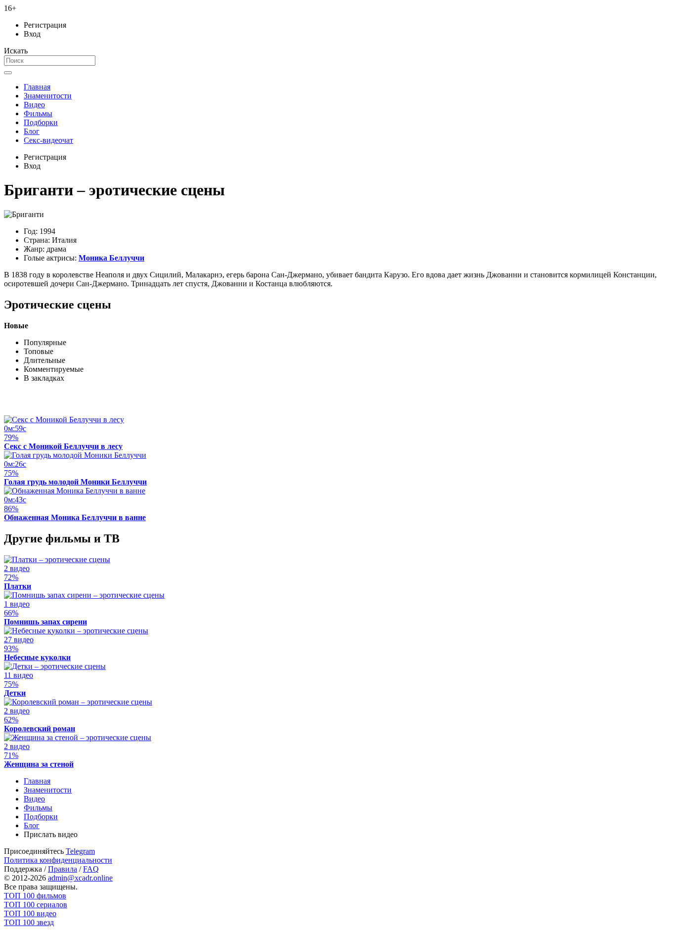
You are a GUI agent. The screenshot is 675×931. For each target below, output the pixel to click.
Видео (34, 104)
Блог (32, 131)
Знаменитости (48, 95)
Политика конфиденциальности (58, 860)
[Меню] (8, 72)
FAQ (91, 869)
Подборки (41, 122)
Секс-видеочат (48, 140)
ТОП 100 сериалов (35, 904)
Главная (37, 87)
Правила (62, 869)
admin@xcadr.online (80, 878)
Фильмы (38, 113)
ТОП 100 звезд (29, 922)
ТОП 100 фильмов (35, 895)
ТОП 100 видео (30, 913)
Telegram (80, 851)
